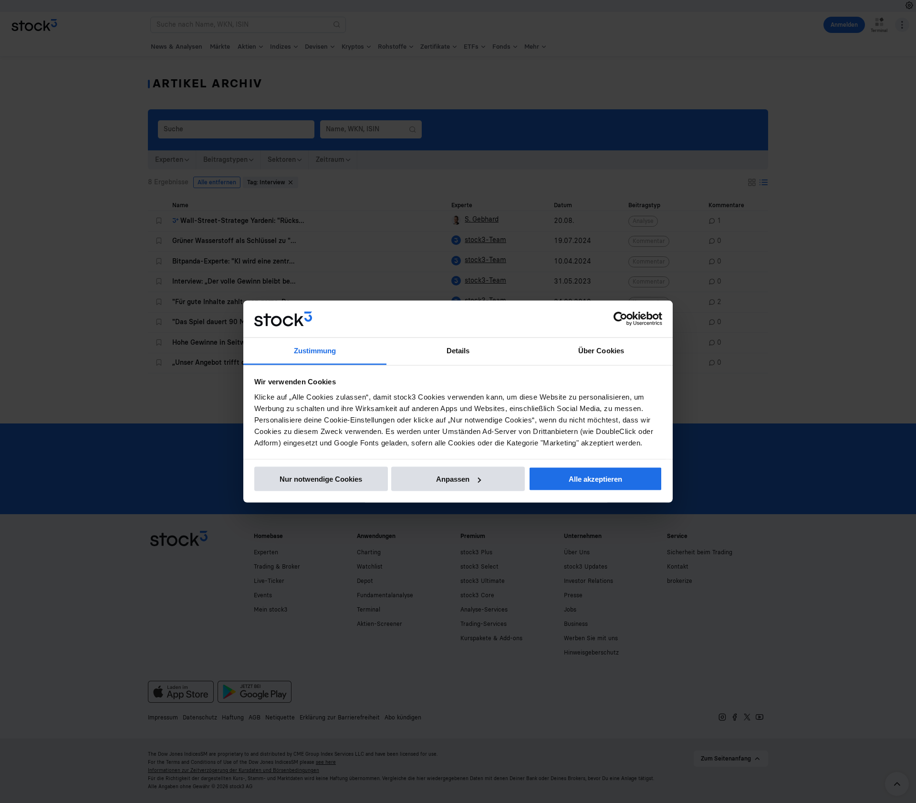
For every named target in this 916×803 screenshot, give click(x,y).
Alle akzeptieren (595, 479)
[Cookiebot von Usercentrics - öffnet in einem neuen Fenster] (620, 319)
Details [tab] (458, 350)
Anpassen (452, 479)
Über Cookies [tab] (601, 350)
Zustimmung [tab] (315, 350)
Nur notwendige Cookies (321, 479)
